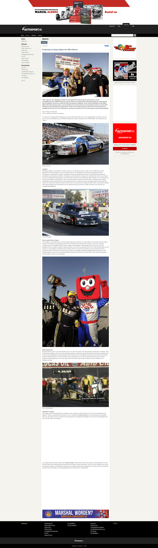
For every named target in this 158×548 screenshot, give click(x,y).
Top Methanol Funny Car (28, 73)
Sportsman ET (25, 46)
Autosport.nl (112, 26)
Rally (133, 26)
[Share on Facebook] (105, 45)
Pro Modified (24, 60)
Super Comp (24, 52)
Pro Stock (24, 75)
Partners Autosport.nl (119, 82)
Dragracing (126, 24)
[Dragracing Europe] (125, 71)
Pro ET (23, 56)
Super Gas (24, 50)
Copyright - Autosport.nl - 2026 (79, 546)
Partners (40, 35)
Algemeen (24, 41)
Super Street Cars (26, 48)
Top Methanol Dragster (27, 71)
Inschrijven (125, 148)
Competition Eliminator (27, 54)
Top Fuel (23, 67)
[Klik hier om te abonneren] (125, 133)
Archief (44, 42)
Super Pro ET (25, 58)
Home (22, 35)
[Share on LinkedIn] (108, 45)
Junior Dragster (25, 62)
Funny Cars (24, 69)
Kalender (34, 35)
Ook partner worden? (130, 82)
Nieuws (28, 35)
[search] (135, 35)
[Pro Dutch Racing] (125, 48)
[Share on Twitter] (106, 45)
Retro (119, 26)
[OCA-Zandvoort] (75, 514)
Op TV (23, 80)
